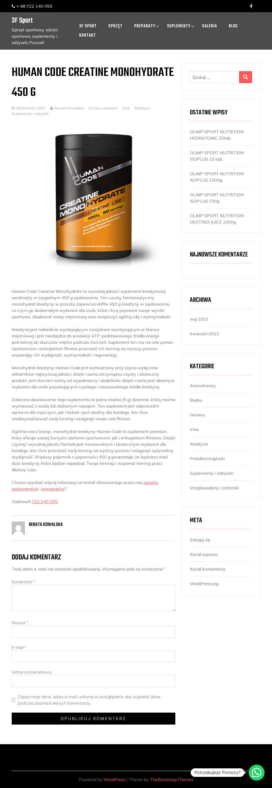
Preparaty (144, 26)
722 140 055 (45, 501)
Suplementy (178, 26)
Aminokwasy (203, 385)
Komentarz (23, 581)
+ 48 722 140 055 (33, 6)
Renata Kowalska (68, 108)
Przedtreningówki (207, 458)
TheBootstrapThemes (171, 779)
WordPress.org (204, 583)
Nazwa (20, 622)
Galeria (209, 26)
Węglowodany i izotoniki (214, 487)
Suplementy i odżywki (30, 113)
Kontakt (87, 35)
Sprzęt (115, 26)
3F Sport (22, 20)
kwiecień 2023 (204, 333)
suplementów (25, 488)
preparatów (53, 488)
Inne (126, 108)
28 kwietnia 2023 (30, 108)
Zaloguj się (200, 539)
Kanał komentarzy (208, 569)
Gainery (197, 414)
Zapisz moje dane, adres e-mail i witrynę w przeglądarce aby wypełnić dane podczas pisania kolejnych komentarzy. (89, 700)
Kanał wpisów (204, 554)
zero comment (105, 108)
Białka (196, 400)
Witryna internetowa (32, 672)
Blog (233, 26)
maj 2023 (199, 319)
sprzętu (150, 482)
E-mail (19, 647)
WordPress (114, 779)
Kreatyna (142, 108)
